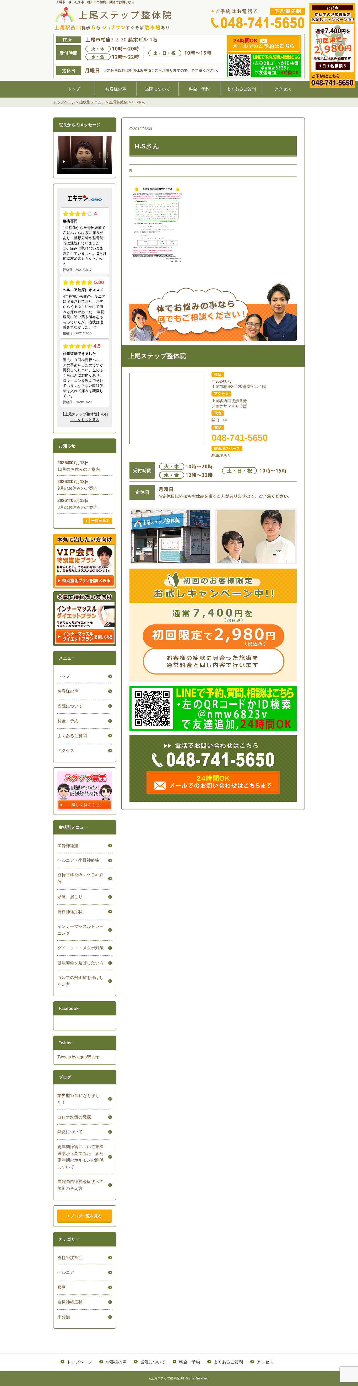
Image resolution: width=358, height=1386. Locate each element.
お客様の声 (115, 89)
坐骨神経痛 (67, 845)
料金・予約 (199, 89)
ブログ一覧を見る (85, 1216)
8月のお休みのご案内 (77, 507)
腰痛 (61, 1287)
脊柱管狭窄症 (70, 1257)
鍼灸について (70, 1132)
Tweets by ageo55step (78, 1057)
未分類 (63, 1317)
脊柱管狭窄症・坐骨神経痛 (80, 878)
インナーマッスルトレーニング (80, 929)
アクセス (282, 89)
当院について (157, 89)
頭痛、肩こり (70, 897)
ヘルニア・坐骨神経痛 (78, 860)
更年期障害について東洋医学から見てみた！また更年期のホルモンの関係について (80, 1156)
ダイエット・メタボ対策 (80, 948)
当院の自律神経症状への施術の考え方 (80, 1185)
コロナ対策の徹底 (74, 1117)
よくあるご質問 (241, 89)
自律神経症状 (70, 911)
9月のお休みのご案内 (77, 488)
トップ (74, 89)
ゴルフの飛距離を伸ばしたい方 (80, 981)
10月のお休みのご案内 (78, 469)
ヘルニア (65, 1272)
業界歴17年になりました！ (78, 1099)
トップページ (79, 1362)
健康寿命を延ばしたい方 (80, 963)
